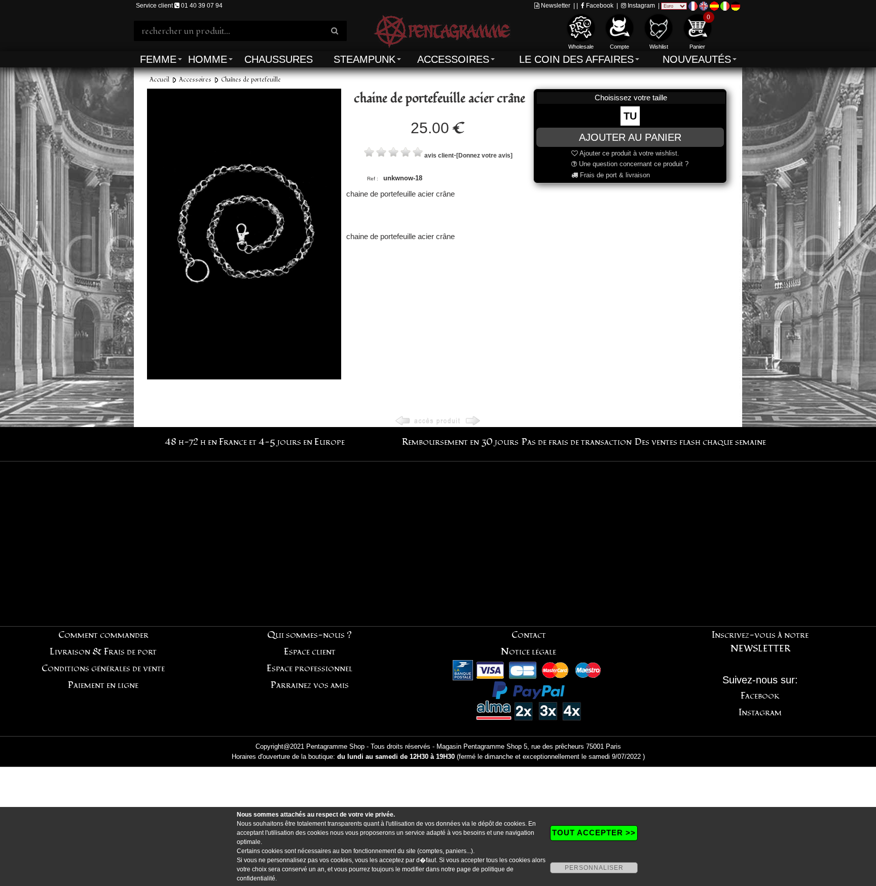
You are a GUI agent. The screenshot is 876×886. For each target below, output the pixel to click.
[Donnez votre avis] (484, 155)
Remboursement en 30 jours (460, 442)
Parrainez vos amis (310, 685)
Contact (529, 635)
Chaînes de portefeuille (251, 79)
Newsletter (554, 5)
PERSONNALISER (594, 867)
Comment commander (103, 635)
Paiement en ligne (103, 685)
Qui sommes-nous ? (309, 635)
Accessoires (453, 59)
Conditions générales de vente (103, 668)
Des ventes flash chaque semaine (700, 442)
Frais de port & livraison (614, 175)
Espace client (310, 651)
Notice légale (528, 651)
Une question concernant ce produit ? (632, 164)
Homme (207, 59)
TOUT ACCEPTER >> (594, 832)
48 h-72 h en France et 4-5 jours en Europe (255, 442)
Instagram (640, 5)
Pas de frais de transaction (577, 442)
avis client (439, 155)
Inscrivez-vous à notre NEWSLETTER (760, 642)
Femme (158, 59)
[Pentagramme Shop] (442, 30)
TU (630, 116)
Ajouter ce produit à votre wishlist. (628, 153)
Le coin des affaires (576, 59)
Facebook (599, 5)
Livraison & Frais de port (103, 651)
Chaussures (278, 59)
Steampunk (364, 59)
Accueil (159, 79)
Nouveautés (697, 59)
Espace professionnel (309, 668)
